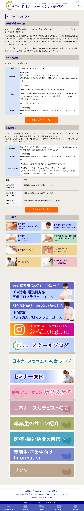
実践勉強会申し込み (41, 209)
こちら (38, 103)
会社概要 (35, 497)
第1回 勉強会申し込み (41, 120)
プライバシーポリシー (45, 497)
